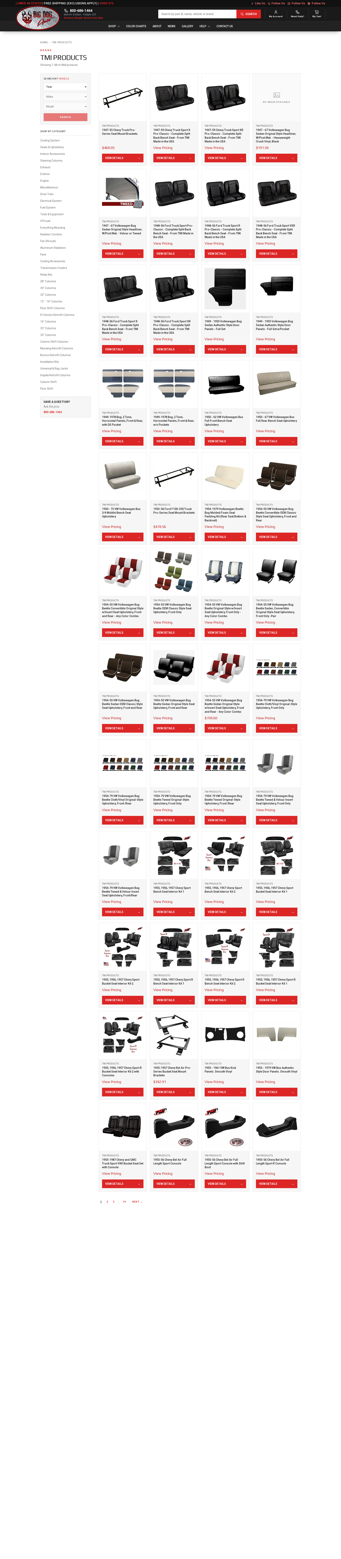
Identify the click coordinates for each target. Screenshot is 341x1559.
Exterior (45, 174)
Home (44, 42)
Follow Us (278, 3)
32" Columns (48, 294)
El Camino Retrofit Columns (57, 314)
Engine (44, 180)
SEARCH (251, 14)
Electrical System (51, 200)
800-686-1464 (81, 10)
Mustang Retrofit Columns (56, 348)
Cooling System (50, 140)
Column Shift (48, 381)
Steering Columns (51, 160)
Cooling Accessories (52, 261)
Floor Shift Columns (52, 308)
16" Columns (48, 321)
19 (124, 1201)
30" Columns (48, 288)
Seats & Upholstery (52, 147)
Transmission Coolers (53, 267)
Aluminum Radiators (53, 247)
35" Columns (48, 335)
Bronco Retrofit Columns (55, 355)
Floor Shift (46, 388)
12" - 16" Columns (51, 301)
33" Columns (48, 328)
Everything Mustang (52, 227)
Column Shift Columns (54, 341)
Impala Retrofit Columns (55, 375)
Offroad (45, 221)
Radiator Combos (51, 234)
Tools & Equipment (52, 214)
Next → (137, 1201)
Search (65, 117)
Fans (43, 254)
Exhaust (45, 167)
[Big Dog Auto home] (38, 14)
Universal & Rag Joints (54, 368)
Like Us (260, 3)
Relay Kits (46, 274)
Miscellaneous (49, 187)
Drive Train (46, 194)
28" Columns (48, 281)
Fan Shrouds (48, 241)
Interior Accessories (52, 153)
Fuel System (48, 207)
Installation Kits (49, 361)
